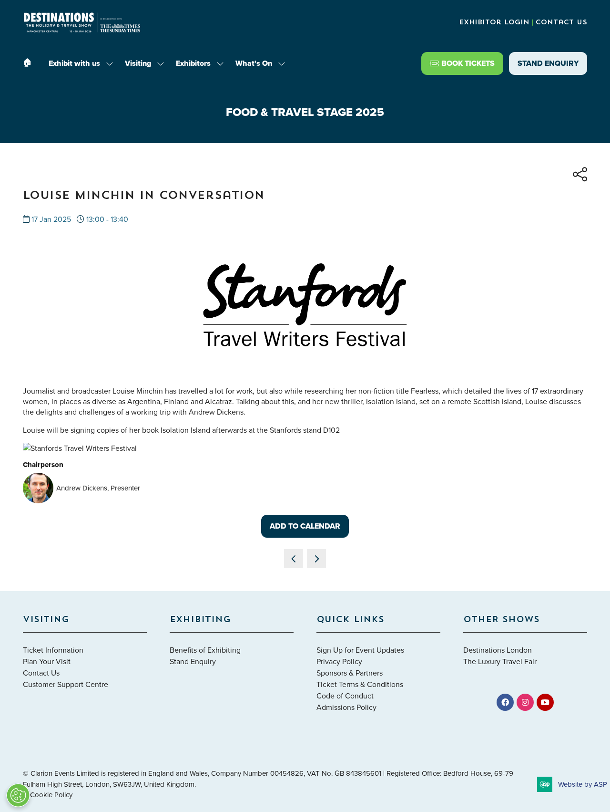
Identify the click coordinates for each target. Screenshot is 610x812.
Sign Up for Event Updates (360, 650)
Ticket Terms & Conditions (359, 684)
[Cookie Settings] (18, 795)
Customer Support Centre (65, 684)
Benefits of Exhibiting (205, 650)
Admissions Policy (346, 707)
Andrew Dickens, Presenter (98, 488)
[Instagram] (525, 702)
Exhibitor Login (494, 22)
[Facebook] (505, 702)
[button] (462, 63)
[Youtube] (545, 702)
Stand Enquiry (193, 661)
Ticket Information (53, 650)
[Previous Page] (293, 558)
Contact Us (561, 22)
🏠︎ (27, 62)
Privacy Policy (339, 661)
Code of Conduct (345, 695)
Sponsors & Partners (349, 672)
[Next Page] (316, 558)
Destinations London (497, 650)
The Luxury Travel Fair (500, 661)
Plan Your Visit (47, 661)
